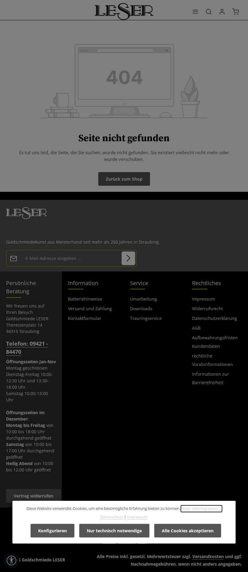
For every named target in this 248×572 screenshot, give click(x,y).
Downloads (141, 308)
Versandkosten (208, 556)
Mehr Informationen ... (201, 508)
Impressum (203, 299)
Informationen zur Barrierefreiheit (210, 378)
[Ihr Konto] (222, 11)
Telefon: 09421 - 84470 (27, 347)
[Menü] (195, 11)
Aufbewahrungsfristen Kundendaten (215, 342)
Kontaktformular (84, 318)
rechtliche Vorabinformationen (212, 360)
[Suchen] (209, 11)
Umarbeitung (143, 299)
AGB (196, 328)
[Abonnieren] (128, 258)
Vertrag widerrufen (33, 496)
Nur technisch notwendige (114, 531)
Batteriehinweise (85, 299)
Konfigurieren (52, 531)
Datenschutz (111, 517)
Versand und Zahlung (90, 308)
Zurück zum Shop (124, 179)
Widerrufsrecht (207, 308)
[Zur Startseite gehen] (124, 11)
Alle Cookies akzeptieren (188, 531)
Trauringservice (146, 318)
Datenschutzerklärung (214, 318)
